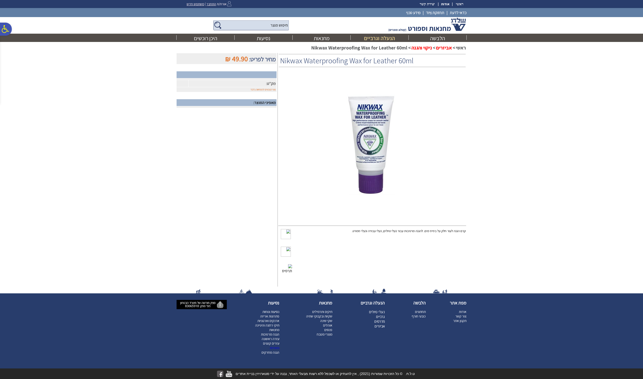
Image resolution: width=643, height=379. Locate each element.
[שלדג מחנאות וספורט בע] (458, 30)
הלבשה (437, 38)
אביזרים (444, 47)
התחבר (211, 4)
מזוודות (274, 348)
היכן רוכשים (205, 38)
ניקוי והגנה (421, 47)
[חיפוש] (251, 25)
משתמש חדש (195, 4)
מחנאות (322, 38)
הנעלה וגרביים (379, 38)
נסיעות (263, 38)
